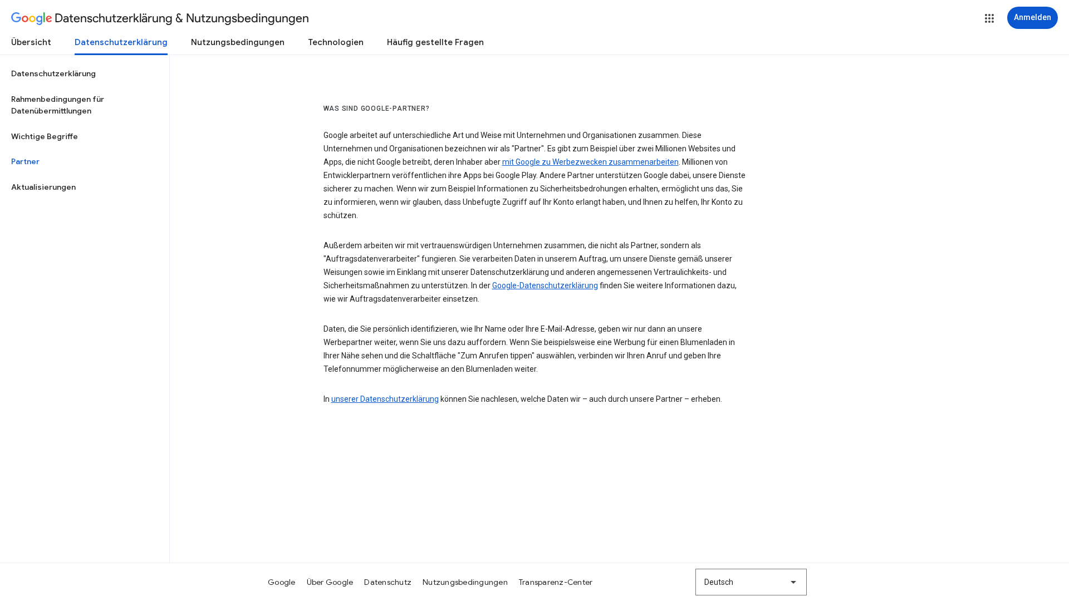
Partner (25, 161)
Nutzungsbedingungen (238, 42)
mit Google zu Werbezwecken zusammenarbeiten (590, 161)
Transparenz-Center (556, 582)
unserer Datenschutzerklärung (385, 399)
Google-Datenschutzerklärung (545, 285)
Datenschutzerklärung (121, 42)
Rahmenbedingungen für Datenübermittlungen (57, 105)
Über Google (330, 582)
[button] (989, 18)
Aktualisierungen (43, 187)
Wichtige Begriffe (44, 136)
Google (282, 582)
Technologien (336, 42)
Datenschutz (387, 582)
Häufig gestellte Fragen (435, 42)
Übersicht (31, 42)
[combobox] (751, 582)
